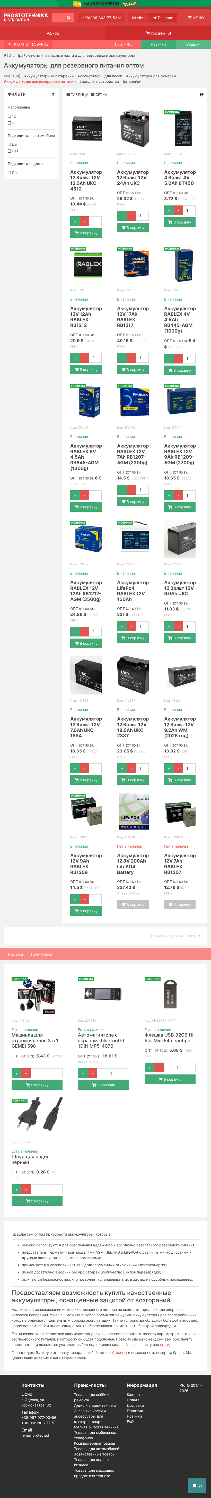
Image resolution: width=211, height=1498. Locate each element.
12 (13, 116)
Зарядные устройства (99, 81)
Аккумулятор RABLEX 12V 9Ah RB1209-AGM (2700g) (180, 454)
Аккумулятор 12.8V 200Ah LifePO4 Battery (133, 864)
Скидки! (193, 44)
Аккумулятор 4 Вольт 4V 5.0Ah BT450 (180, 177)
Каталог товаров (31, 44)
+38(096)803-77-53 (100, 17)
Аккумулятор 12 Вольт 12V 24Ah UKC (133, 177)
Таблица (79, 94)
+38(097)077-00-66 (38, 1417)
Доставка (135, 1405)
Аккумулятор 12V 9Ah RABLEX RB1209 (86, 864)
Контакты (135, 1394)
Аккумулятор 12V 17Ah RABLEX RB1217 (133, 317)
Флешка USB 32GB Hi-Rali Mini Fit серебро (170, 1037)
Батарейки (132, 81)
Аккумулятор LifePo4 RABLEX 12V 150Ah (133, 591)
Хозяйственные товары (95, 1454)
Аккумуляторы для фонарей (151, 76)
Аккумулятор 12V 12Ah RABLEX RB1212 (86, 317)
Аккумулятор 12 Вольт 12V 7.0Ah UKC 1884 (86, 727)
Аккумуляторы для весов (99, 76)
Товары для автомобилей (96, 1448)
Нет (14, 151)
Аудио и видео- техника (95, 1405)
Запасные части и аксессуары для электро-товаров (90, 1416)
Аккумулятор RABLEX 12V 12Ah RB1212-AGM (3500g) (86, 591)
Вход (54, 33)
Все (12, 76)
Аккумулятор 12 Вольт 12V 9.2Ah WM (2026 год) (180, 727)
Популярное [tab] (41, 954)
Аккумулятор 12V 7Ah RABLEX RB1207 (180, 864)
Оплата (133, 1400)
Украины (119, 1352)
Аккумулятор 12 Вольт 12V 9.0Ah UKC (180, 588)
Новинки (158, 44)
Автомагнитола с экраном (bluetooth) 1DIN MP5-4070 (101, 1040)
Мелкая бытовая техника (96, 1427)
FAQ (130, 1421)
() (161, 33)
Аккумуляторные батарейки (49, 76)
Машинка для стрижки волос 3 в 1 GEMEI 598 (35, 1040)
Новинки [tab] (15, 954)
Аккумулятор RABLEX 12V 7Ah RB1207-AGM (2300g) (133, 454)
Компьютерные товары (94, 1443)
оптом (165, 1344)
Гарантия (135, 1411)
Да (14, 144)
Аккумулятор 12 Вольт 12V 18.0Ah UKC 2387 (133, 727)
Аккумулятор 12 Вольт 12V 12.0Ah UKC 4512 (86, 180)
